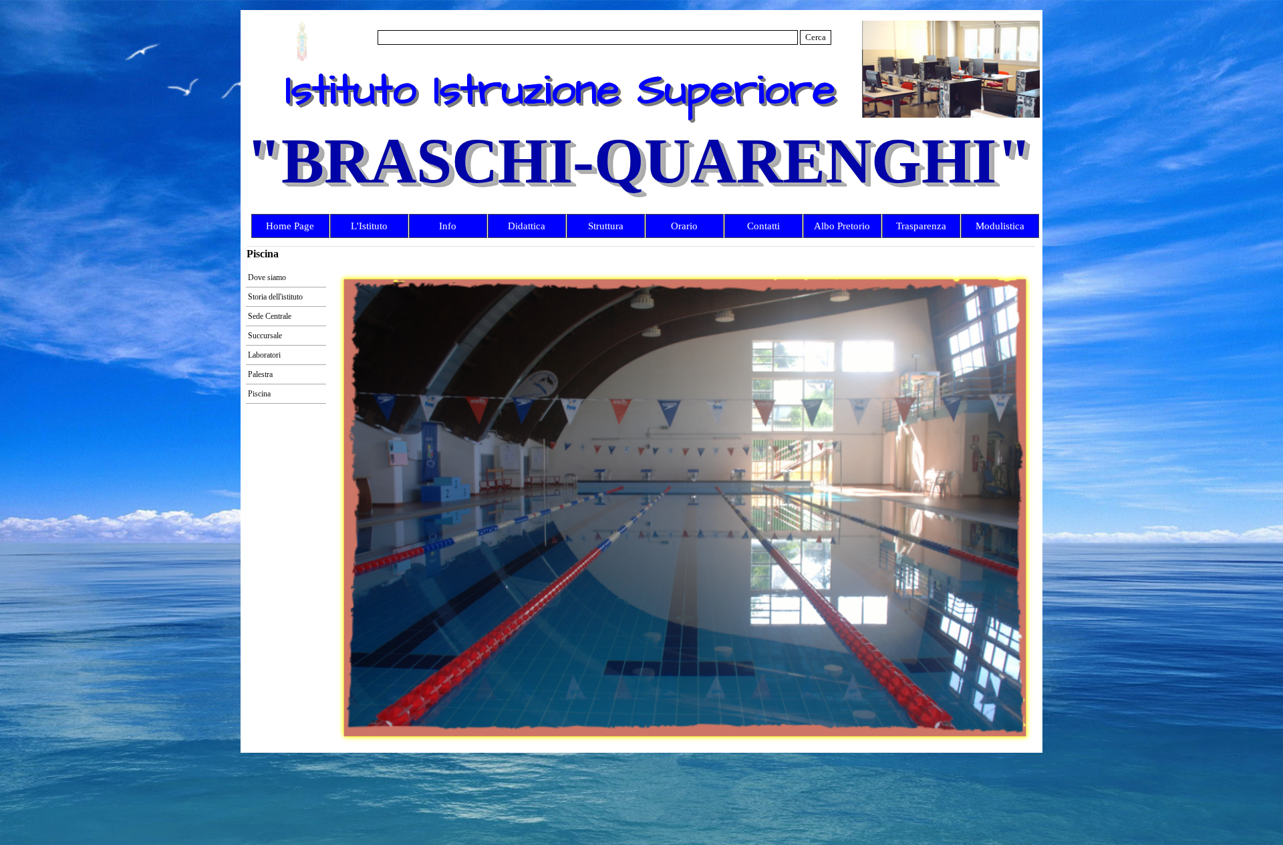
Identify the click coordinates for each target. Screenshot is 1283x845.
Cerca (815, 37)
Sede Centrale (269, 316)
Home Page (290, 226)
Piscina (259, 393)
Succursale (265, 335)
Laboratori (264, 355)
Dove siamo (267, 277)
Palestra (260, 374)
